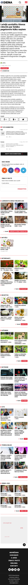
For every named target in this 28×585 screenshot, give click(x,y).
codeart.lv (16, 581)
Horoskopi (14, 555)
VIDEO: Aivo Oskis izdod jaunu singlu (6, 394)
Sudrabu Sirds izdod (7, 378)
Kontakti (14, 566)
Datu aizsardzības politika (14, 579)
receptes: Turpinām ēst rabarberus (20, 319)
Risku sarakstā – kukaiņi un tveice (6, 355)
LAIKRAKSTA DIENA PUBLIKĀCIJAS (13, 201)
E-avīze (14, 558)
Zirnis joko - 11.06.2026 (6, 506)
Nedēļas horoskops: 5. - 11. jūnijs (20, 281)
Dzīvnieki (5, 330)
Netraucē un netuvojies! (6, 341)
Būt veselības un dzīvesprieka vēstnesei (5, 418)
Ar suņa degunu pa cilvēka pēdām (21, 211)
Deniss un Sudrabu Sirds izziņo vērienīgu (21, 394)
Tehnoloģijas (7, 445)
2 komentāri (5, 71)
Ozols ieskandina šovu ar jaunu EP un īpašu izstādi (21, 380)
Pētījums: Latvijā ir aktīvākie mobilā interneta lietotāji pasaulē (6, 457)
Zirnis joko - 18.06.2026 (6, 494)
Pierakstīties (22, 189)
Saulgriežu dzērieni (20, 306)
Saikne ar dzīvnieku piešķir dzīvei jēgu (20, 355)
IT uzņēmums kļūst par (21, 470)
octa (21, 528)
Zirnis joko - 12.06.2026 (20, 494)
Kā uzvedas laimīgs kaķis (20, 225)
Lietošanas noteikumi (14, 577)
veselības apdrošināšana (12, 531)
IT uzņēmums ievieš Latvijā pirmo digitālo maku (20, 457)
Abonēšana (14, 552)
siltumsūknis (19, 538)
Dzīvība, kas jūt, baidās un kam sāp (6, 226)
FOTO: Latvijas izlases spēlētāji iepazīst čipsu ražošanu (19, 433)
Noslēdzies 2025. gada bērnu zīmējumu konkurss (6, 433)
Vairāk (6, 231)
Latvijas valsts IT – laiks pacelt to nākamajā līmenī (6, 471)
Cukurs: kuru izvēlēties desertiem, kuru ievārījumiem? (7, 283)
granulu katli (7, 536)
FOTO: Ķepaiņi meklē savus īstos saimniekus (21, 342)
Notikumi (5, 367)
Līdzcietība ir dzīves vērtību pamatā (6, 212)
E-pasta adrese (5, 183)
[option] (14, 14)
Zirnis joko (6, 483)
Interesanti (4, 68)
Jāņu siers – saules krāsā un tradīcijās (6, 319)
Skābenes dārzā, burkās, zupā (5, 248)
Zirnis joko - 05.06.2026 (20, 506)
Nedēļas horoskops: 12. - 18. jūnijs (7, 269)
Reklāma (14, 563)
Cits (3, 407)
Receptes (5, 295)
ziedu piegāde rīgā (7, 523)
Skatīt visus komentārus (13, 154)
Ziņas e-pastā (14, 560)
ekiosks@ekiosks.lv (14, 582)
